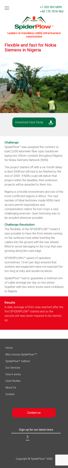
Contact (10, 394)
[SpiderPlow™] (34, 22)
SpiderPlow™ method (17, 361)
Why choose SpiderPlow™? (21, 354)
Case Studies (12, 380)
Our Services (12, 367)
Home (9, 347)
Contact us (34, 412)
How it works (13, 374)
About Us (10, 387)
